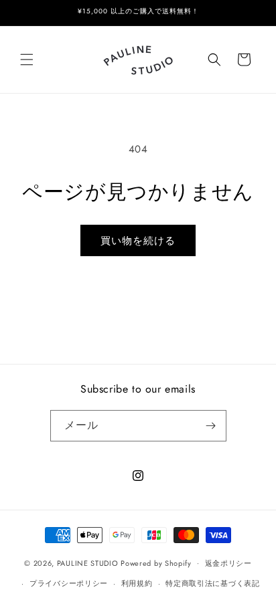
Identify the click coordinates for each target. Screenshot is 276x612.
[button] (27, 59)
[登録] (211, 425)
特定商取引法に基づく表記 (212, 583)
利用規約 (137, 583)
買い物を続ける (138, 240)
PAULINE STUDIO (88, 562)
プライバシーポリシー (68, 583)
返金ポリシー (228, 563)
